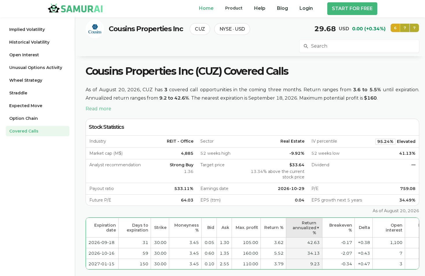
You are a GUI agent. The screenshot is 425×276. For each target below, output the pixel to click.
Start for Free (352, 8)
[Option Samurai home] (75, 7)
